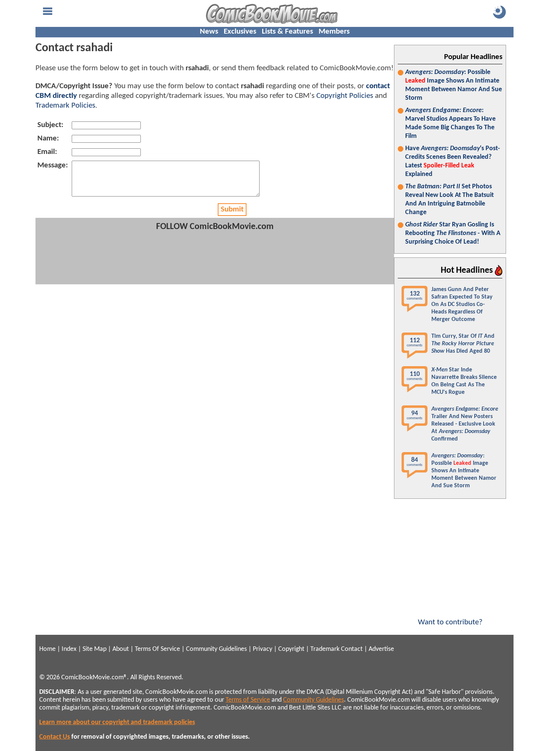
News (209, 31)
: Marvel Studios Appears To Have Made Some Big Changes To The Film (450, 123)
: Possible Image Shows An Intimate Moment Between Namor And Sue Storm (453, 85)
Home (47, 649)
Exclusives (240, 31)
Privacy (262, 649)
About (120, 649)
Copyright (291, 649)
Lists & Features (287, 31)
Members (334, 31)
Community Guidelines (216, 649)
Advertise (381, 649)
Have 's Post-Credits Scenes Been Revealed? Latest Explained (452, 161)
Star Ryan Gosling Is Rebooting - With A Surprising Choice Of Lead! (452, 233)
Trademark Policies (65, 105)
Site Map (94, 649)
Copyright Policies (344, 96)
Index (69, 649)
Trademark (324, 649)
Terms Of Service (157, 649)
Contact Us (54, 737)
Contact (352, 649)
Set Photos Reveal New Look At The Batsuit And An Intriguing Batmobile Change (449, 199)
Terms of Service (248, 700)
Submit (232, 209)
